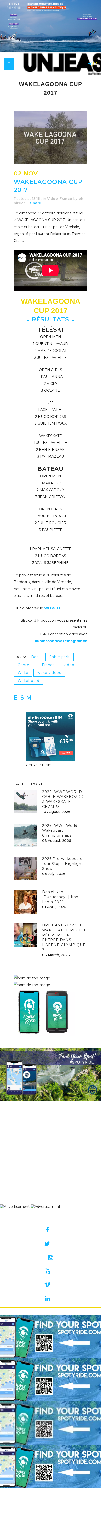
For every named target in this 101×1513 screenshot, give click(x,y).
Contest (25, 665)
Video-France (59, 198)
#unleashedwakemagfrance (60, 641)
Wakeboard (28, 680)
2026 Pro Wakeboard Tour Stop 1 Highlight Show (62, 864)
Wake (23, 673)
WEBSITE (52, 608)
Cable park (59, 657)
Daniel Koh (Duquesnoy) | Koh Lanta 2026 (60, 897)
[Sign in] (89, 64)
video (69, 665)
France (48, 665)
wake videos (49, 673)
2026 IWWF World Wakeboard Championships (59, 830)
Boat (35, 657)
